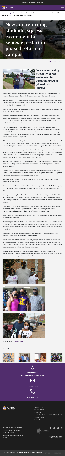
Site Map (37, 419)
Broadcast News (18, 341)
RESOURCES (57, 453)
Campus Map (38, 407)
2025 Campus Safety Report (13, 428)
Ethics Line (37, 412)
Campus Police (39, 410)
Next (59, 62)
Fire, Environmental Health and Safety (48, 415)
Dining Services (8, 433)
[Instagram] (61, 428)
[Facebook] (51, 428)
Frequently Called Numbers (13, 435)
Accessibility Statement (11, 430)
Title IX (5, 438)
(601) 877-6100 (32, 397)
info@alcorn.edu (32, 386)
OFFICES (48, 453)
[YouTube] (58, 428)
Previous (53, 62)
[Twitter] (54, 428)
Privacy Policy (39, 417)
